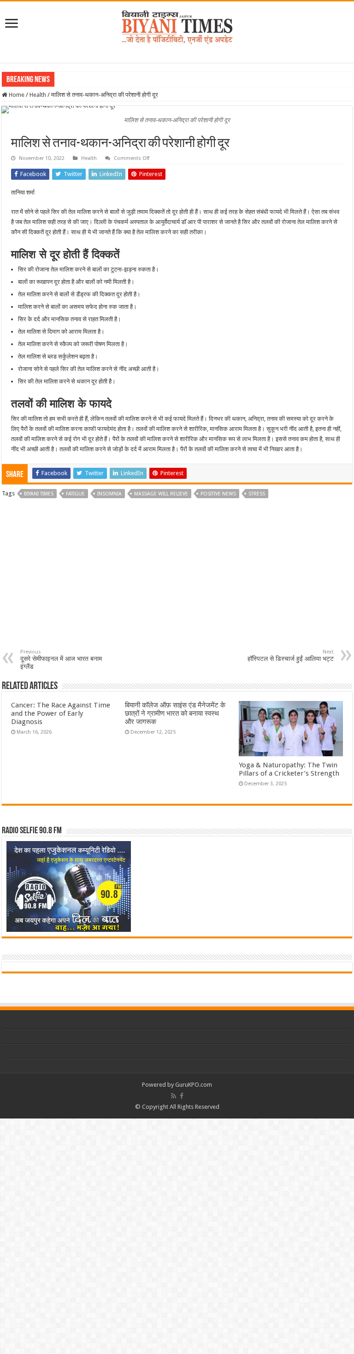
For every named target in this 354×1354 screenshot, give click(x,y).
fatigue (75, 494)
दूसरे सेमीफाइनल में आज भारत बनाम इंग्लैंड (61, 659)
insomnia (109, 494)
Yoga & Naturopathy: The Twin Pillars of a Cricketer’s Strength (289, 769)
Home (15, 94)
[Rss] (173, 1095)
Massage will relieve (161, 494)
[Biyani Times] (177, 26)
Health (38, 94)
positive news (218, 494)
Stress (256, 494)
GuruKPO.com (193, 1084)
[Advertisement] (177, 579)
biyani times (38, 494)
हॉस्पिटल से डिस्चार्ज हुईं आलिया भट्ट (291, 655)
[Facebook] (181, 1095)
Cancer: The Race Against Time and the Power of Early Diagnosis (60, 713)
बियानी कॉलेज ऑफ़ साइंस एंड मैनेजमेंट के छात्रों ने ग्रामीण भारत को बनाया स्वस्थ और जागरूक (175, 713)
